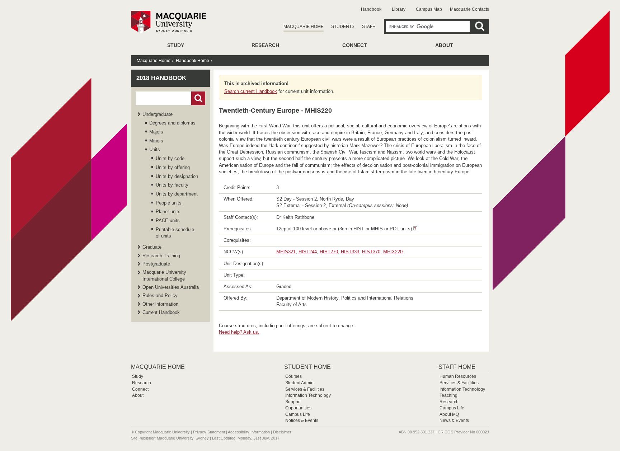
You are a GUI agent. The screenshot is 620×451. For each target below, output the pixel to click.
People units (169, 203)
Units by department (177, 194)
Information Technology (308, 395)
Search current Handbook (250, 91)
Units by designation (177, 176)
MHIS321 (286, 251)
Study (175, 45)
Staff (368, 26)
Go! (198, 98)
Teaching (448, 395)
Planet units (168, 211)
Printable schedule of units (175, 233)
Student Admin (299, 382)
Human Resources (458, 376)
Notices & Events (301, 420)
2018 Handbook (161, 78)
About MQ (449, 414)
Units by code (170, 158)
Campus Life (297, 414)
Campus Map (429, 9)
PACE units (168, 220)
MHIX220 (393, 251)
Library (398, 9)
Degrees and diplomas (172, 123)
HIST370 (371, 251)
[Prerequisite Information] (415, 228)
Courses (293, 376)
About (444, 45)
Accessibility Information (249, 432)
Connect (354, 45)
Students (342, 26)
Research (265, 45)
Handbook (371, 9)
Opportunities (298, 407)
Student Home (307, 367)
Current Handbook (161, 312)
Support (293, 401)
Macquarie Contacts (469, 9)
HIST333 (350, 251)
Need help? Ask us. (239, 332)
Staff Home (456, 367)
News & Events (454, 420)
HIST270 (329, 251)
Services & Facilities (304, 389)
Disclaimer (282, 432)
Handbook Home (192, 60)
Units (154, 149)
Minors (156, 141)
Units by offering (173, 167)
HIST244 (308, 251)
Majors (156, 132)
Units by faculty (172, 185)
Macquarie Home (303, 26)
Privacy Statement (209, 432)
